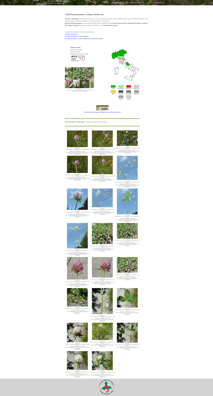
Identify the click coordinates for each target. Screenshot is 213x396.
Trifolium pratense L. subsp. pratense (76, 36)
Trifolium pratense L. (71, 34)
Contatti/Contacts (155, 3)
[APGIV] (77, 61)
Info (126, 3)
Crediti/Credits (137, 3)
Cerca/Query (116, 3)
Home (107, 3)
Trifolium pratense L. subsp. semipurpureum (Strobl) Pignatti (84, 38)
